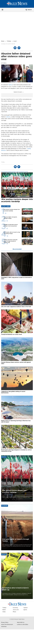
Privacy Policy (4, 622)
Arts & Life (16, 609)
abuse (8, 116)
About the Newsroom (7, 624)
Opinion (25, 607)
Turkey (2, 162)
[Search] (26, 9)
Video (4, 611)
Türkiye (9, 41)
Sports (25, 609)
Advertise (3, 626)
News (2, 41)
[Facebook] (15, 47)
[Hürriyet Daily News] (17, 3)
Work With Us (20, 622)
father (10, 84)
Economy (15, 607)
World (4, 609)
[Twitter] (19, 47)
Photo (14, 611)
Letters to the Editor (22, 624)
